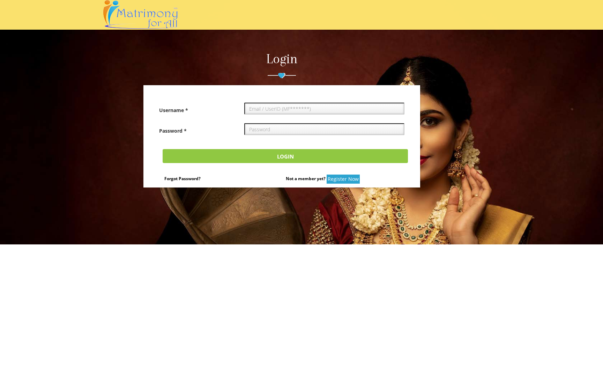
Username (173, 110)
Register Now (343, 179)
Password (173, 130)
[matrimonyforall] (164, 14)
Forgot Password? (182, 179)
